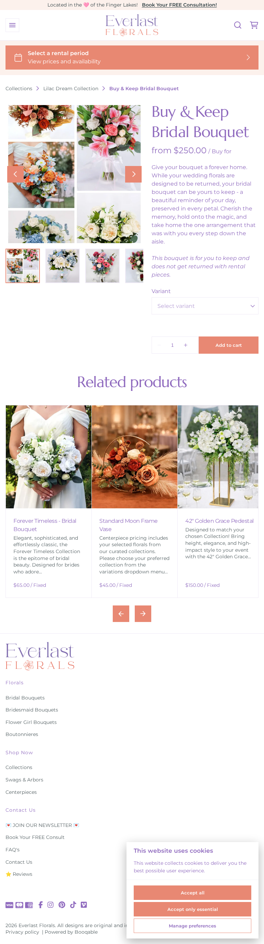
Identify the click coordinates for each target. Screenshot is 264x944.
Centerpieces (21, 792)
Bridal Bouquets (25, 698)
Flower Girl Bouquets (31, 722)
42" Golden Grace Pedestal (71, 521)
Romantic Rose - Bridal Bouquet (153, 525)
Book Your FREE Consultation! (179, 5)
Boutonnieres (22, 734)
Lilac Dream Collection (70, 88)
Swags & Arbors (24, 780)
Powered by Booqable (71, 932)
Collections (19, 88)
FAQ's (13, 850)
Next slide (143, 613)
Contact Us (19, 862)
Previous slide (121, 613)
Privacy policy (22, 932)
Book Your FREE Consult (35, 837)
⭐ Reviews (19, 874)
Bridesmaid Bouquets (32, 710)
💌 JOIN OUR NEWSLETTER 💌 (42, 825)
